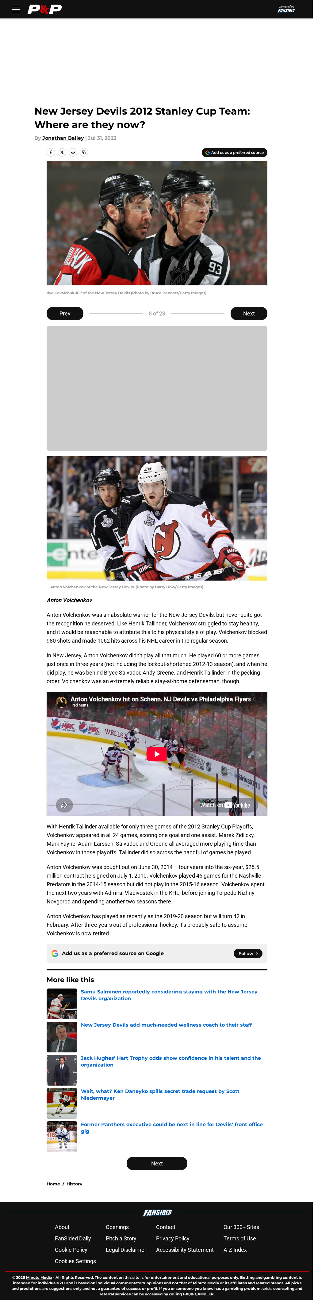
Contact (165, 1227)
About (62, 1227)
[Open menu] (16, 9)
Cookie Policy (71, 1250)
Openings (117, 1227)
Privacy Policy (173, 1238)
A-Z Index (235, 1250)
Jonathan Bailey (63, 138)
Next (249, 313)
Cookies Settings (75, 1261)
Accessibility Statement (185, 1250)
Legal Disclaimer (126, 1250)
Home (53, 1184)
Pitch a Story (121, 1238)
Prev (65, 313)
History (74, 1184)
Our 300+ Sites (241, 1227)
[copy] (84, 152)
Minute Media (39, 1277)
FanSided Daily (73, 1238)
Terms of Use (240, 1238)
